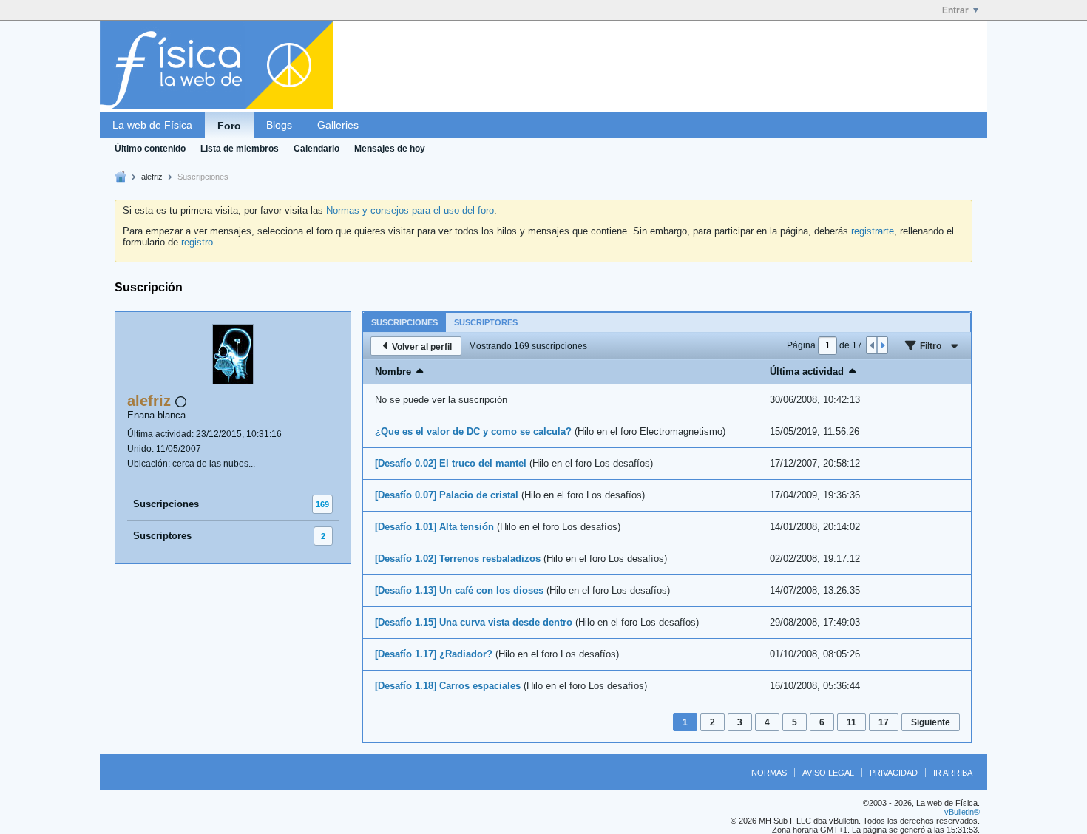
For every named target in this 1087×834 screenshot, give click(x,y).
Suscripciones (166, 503)
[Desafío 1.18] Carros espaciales (448, 685)
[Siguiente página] (882, 345)
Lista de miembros (239, 148)
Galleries (338, 125)
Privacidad (894, 772)
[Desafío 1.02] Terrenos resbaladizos (458, 558)
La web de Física (152, 125)
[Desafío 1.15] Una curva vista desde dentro (473, 622)
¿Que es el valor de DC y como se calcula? (473, 431)
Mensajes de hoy (389, 148)
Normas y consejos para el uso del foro (410, 210)
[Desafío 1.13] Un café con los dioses (459, 590)
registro (197, 242)
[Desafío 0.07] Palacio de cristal (446, 495)
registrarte (872, 231)
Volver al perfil (422, 347)
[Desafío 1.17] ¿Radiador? (433, 654)
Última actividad (807, 371)
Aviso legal (828, 772)
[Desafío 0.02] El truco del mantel (450, 463)
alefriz (152, 176)
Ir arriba (952, 772)
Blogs (279, 125)
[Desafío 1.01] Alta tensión (434, 526)
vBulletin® (962, 811)
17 (883, 722)
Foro (229, 126)
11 (851, 722)
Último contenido (150, 148)
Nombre (393, 371)
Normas (769, 772)
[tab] (404, 322)
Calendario (316, 148)
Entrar (955, 10)
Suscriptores (162, 535)
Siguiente (930, 722)
